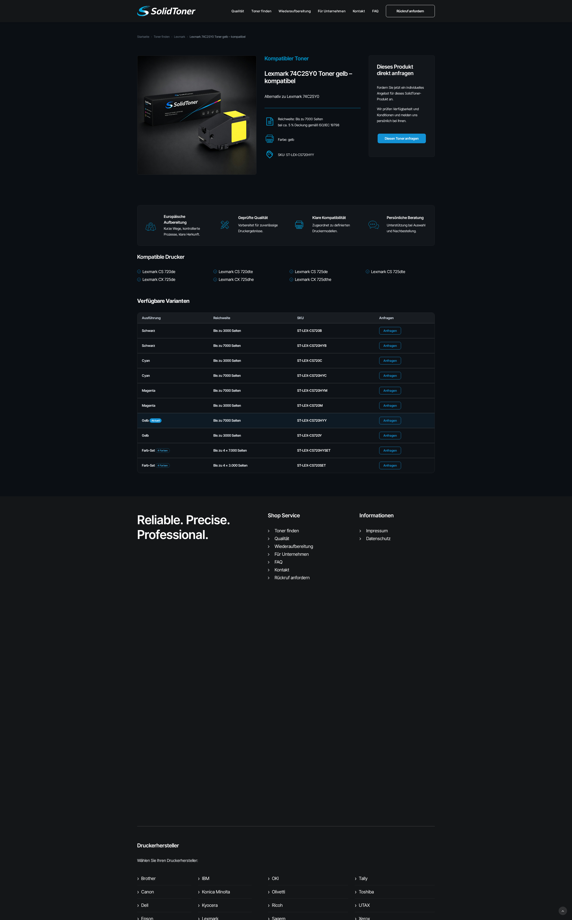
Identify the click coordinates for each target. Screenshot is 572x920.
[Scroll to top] (563, 910)
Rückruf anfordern (292, 577)
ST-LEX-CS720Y (309, 435)
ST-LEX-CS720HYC (312, 375)
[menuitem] (239, 11)
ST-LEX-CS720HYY (312, 420)
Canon (145, 891)
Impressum (377, 530)
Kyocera (208, 905)
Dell (142, 905)
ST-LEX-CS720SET (311, 465)
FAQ (375, 11)
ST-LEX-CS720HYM (312, 390)
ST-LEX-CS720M (310, 405)
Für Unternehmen (331, 11)
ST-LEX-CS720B (309, 330)
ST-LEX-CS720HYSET (313, 450)
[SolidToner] (166, 11)
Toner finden (261, 11)
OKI (273, 878)
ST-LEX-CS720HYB (311, 345)
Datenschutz (378, 538)
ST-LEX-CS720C (309, 360)
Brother (146, 878)
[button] (150, 228)
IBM (203, 878)
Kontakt (359, 11)
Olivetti (276, 891)
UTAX (362, 905)
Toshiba (364, 891)
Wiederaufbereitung (295, 11)
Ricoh (275, 905)
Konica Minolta (214, 891)
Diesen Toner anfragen (402, 138)
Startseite (143, 36)
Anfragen (390, 331)
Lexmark (179, 36)
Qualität (237, 11)
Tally (361, 878)
